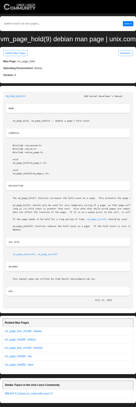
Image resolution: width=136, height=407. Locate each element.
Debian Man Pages (15, 53)
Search (128, 23)
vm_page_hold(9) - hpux (19, 364)
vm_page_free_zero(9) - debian (23, 331)
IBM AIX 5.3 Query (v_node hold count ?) (29, 393)
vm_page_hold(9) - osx (18, 356)
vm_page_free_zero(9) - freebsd (23, 347)
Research (125, 53)
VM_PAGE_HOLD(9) (16, 96)
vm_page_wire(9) (97, 219)
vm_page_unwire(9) (24, 254)
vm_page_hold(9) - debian (20, 339)
